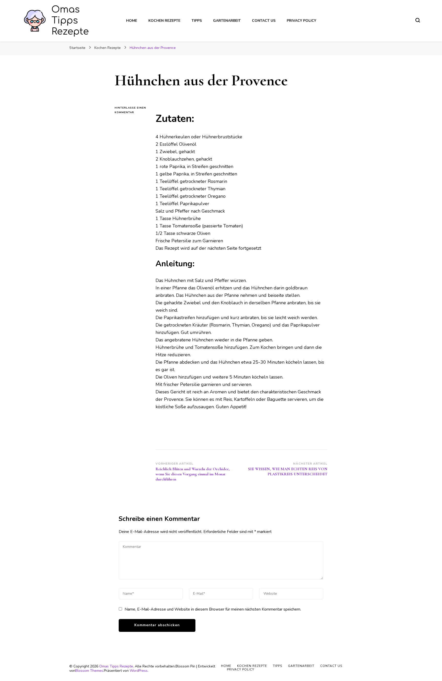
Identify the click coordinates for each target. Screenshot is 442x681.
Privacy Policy (301, 20)
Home (131, 20)
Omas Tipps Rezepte (70, 20)
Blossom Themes (89, 670)
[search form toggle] (417, 20)
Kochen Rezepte (164, 20)
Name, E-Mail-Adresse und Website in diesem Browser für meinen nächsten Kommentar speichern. (213, 609)
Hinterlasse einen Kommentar (131, 110)
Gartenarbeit (227, 20)
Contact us (263, 20)
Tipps (197, 20)
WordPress (139, 670)
